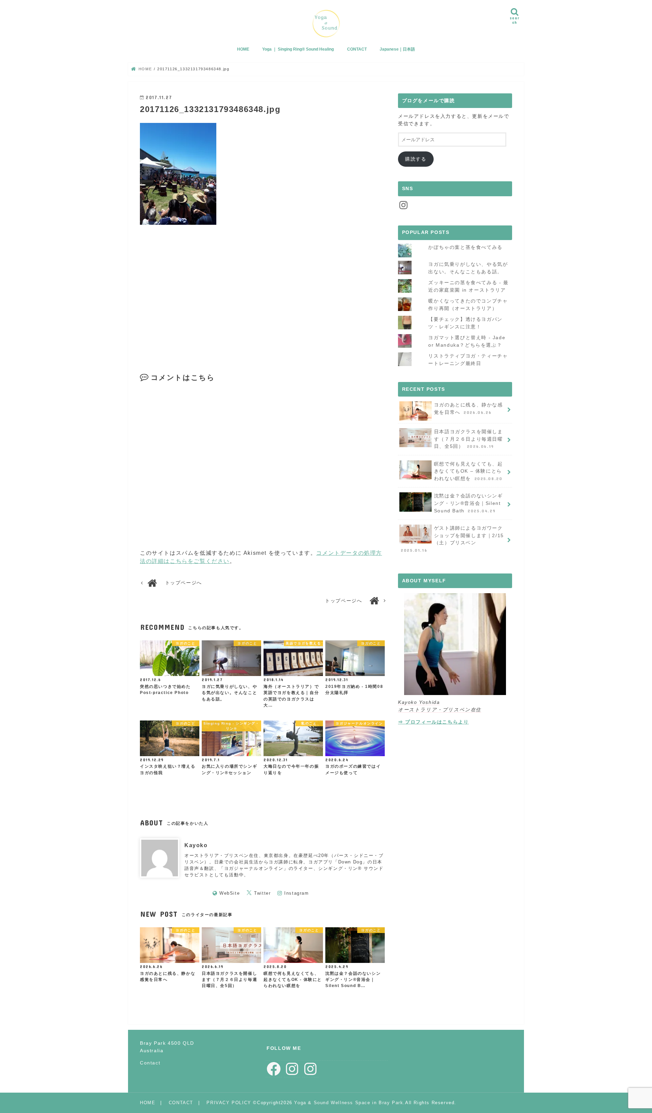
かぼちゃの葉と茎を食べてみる (465, 247)
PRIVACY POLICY (228, 1102)
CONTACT (357, 49)
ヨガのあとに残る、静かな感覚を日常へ (468, 408)
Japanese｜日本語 (397, 49)
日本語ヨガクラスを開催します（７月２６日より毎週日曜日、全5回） (468, 439)
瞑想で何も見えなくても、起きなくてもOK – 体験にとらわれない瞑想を (468, 471)
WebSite (229, 893)
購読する (415, 159)
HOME (243, 49)
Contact (150, 1062)
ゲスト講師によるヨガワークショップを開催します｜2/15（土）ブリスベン (452, 539)
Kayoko (196, 845)
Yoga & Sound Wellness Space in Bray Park (348, 1102)
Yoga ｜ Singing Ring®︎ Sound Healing (298, 49)
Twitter (262, 893)
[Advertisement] (200, 290)
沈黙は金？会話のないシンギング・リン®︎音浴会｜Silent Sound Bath (468, 503)
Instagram (296, 893)
